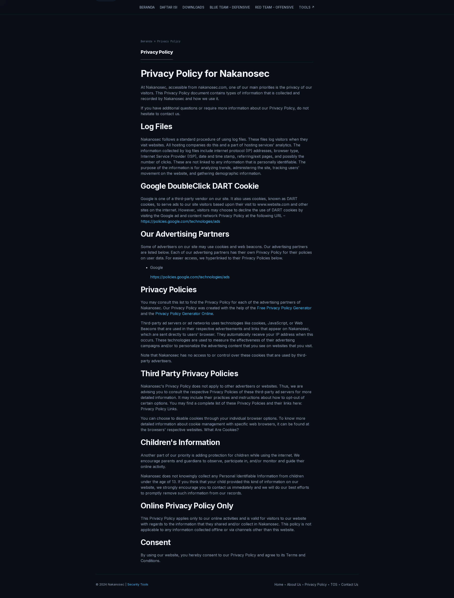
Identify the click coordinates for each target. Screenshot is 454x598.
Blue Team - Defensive (230, 7)
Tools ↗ (306, 7)
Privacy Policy (316, 584)
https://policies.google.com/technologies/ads (180, 221)
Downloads (193, 7)
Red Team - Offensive (274, 7)
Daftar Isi (168, 7)
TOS (334, 584)
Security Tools (137, 584)
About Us (294, 584)
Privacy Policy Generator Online (184, 313)
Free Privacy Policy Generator (284, 308)
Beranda (147, 7)
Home (279, 584)
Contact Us (349, 584)
